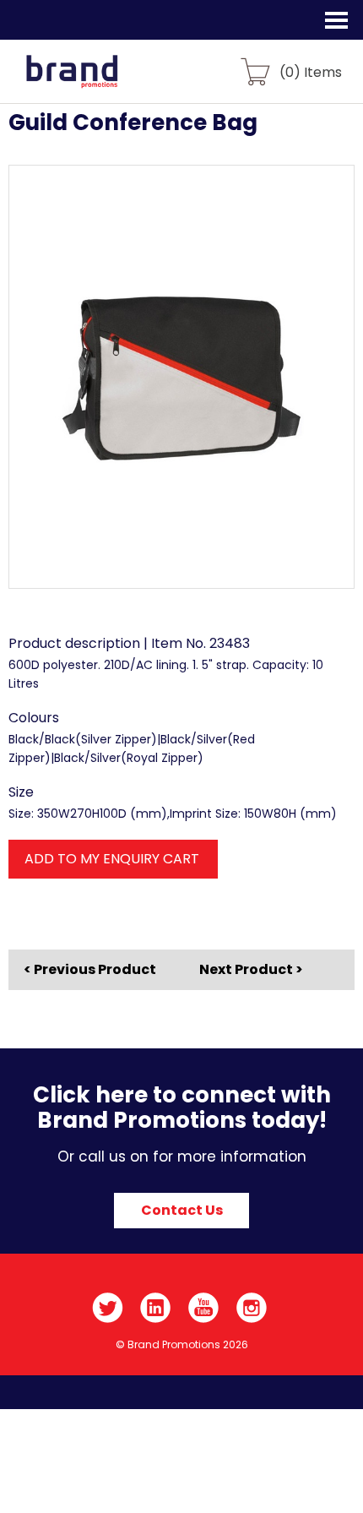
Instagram (252, 1308)
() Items (310, 71)
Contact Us (182, 1210)
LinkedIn (155, 1308)
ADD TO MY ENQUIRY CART (111, 858)
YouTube (203, 1308)
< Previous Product (90, 970)
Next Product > (251, 969)
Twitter (107, 1308)
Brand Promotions (102, 81)
